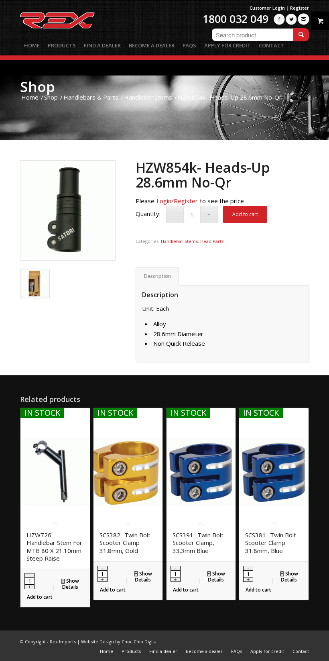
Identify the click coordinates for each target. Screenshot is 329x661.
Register (299, 8)
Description (157, 276)
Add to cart (245, 214)
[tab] (157, 276)
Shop (37, 86)
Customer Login (267, 8)
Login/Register (177, 201)
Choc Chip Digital (140, 642)
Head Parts (211, 241)
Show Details (70, 583)
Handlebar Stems (179, 241)
